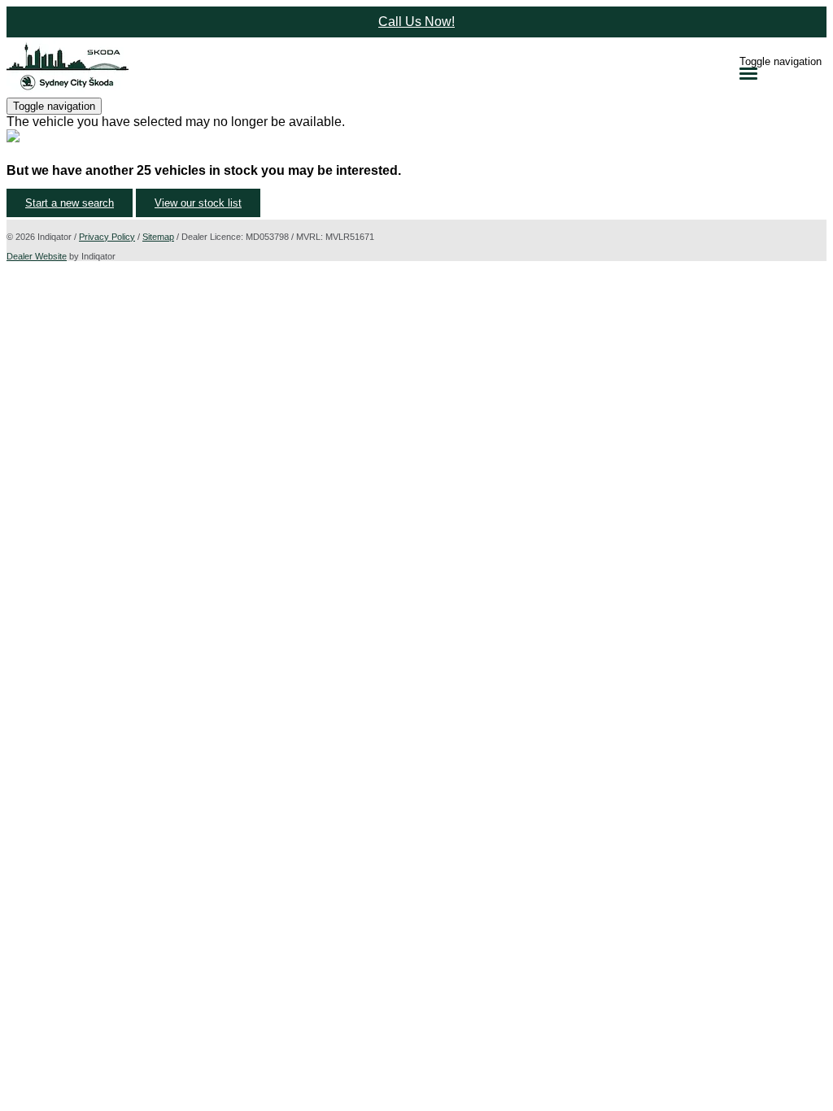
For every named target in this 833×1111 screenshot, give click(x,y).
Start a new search (69, 203)
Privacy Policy (107, 237)
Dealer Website (37, 256)
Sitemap (158, 237)
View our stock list (198, 203)
